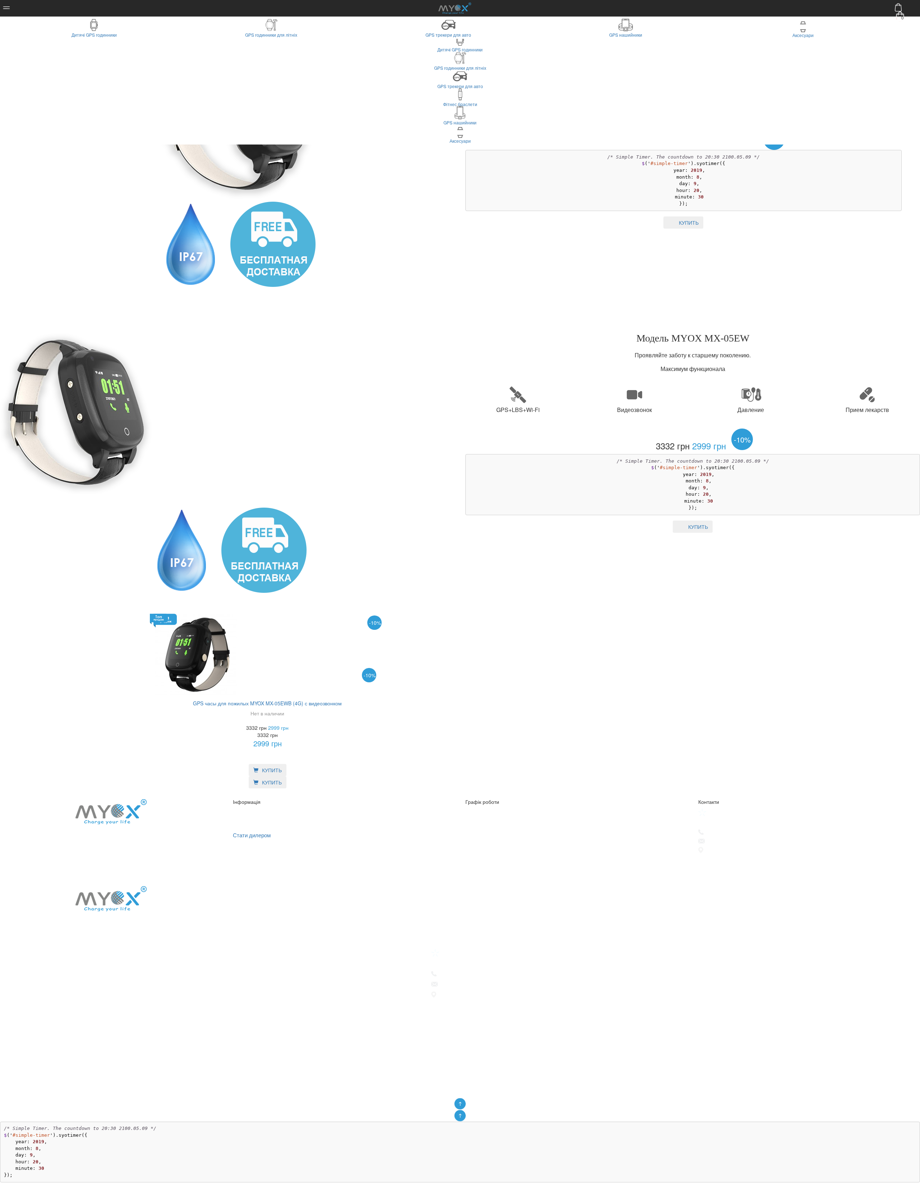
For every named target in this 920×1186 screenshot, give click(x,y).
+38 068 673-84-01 (728, 812)
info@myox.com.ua (729, 841)
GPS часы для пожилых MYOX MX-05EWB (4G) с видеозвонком (267, 703)
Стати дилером (252, 835)
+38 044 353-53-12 (728, 832)
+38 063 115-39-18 (728, 822)
